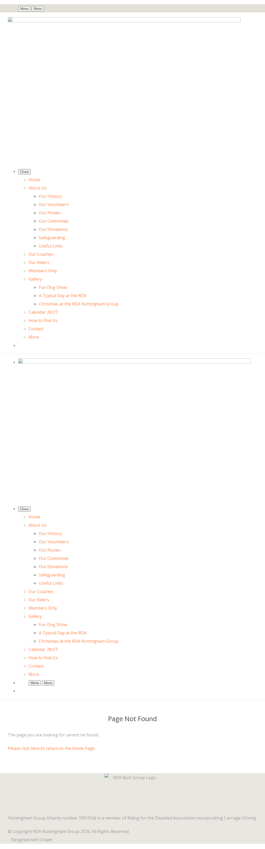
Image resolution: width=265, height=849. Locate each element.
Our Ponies (50, 213)
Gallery (35, 279)
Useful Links (51, 246)
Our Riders (38, 262)
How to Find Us (43, 320)
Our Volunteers (54, 204)
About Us (37, 188)
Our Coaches (40, 254)
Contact (35, 329)
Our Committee (54, 221)
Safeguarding (52, 237)
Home (34, 179)
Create (46, 840)
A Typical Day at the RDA (62, 295)
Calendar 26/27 (43, 312)
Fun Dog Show (53, 287)
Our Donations (53, 229)
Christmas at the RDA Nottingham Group (79, 304)
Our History (50, 196)
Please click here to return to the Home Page (51, 748)
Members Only (42, 271)
